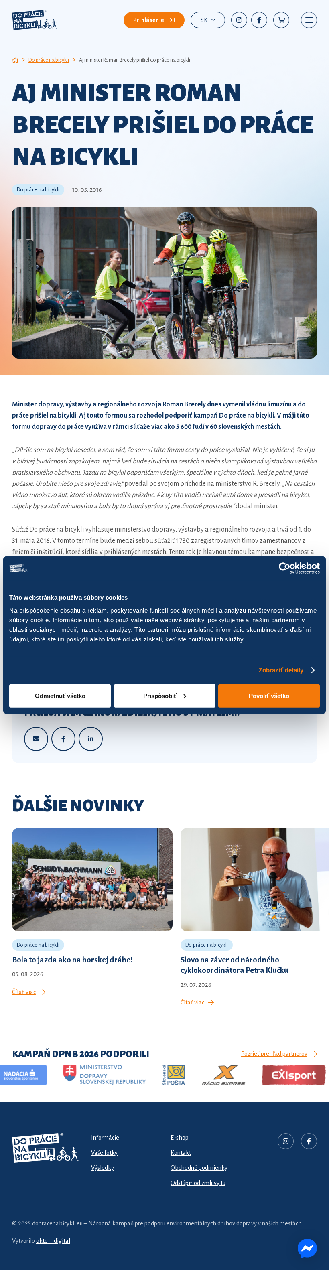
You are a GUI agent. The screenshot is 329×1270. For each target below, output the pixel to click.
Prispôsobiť (160, 695)
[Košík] (281, 20)
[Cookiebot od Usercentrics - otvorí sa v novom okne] (285, 568)
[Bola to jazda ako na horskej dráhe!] (92, 912)
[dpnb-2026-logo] (34, 20)
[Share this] (63, 739)
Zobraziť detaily (281, 670)
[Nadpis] (286, 1141)
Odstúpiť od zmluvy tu (198, 1183)
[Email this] (36, 739)
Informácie (105, 1137)
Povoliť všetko (269, 695)
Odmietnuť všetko (60, 695)
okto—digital (53, 1241)
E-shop (180, 1137)
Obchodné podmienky (199, 1168)
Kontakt (181, 1153)
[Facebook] (259, 20)
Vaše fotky (104, 1153)
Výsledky (102, 1168)
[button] (208, 20)
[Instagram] (239, 20)
